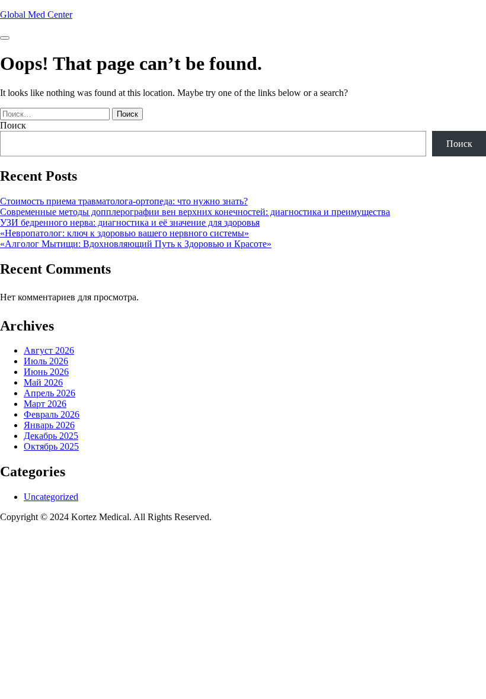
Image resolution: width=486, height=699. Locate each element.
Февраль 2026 (51, 414)
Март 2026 (45, 404)
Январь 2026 (49, 425)
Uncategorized (51, 497)
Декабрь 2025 (51, 436)
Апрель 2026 (49, 393)
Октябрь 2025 (51, 446)
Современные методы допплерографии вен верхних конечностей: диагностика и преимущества (195, 212)
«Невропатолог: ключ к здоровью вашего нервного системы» (124, 233)
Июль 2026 (46, 361)
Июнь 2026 (46, 372)
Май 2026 (43, 382)
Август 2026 (49, 350)
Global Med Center (36, 14)
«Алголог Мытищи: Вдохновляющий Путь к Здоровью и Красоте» (135, 244)
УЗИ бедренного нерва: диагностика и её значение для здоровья (130, 222)
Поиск (13, 125)
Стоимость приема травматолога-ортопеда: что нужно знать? (124, 201)
